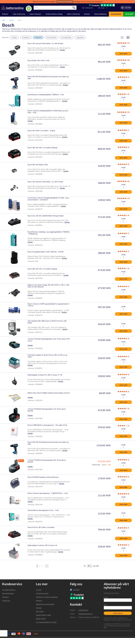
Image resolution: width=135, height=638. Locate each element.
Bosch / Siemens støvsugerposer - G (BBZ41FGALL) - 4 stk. (48, 493)
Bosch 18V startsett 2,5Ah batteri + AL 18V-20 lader (45, 182)
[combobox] (55, 7)
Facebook (76, 590)
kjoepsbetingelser (8, 593)
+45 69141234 (83, 610)
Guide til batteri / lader (43, 615)
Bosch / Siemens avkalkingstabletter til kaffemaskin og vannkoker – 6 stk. (48, 112)
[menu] (67, 14)
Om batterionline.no (8, 590)
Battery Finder (41, 619)
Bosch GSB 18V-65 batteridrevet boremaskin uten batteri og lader (48, 443)
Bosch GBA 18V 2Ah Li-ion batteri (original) (42, 269)
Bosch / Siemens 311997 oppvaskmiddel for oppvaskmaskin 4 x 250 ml (48, 305)
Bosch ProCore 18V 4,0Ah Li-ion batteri (41, 527)
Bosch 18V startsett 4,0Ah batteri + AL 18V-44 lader (45, 43)
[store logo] (12, 8)
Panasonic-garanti (42, 593)
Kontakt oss (6, 601)
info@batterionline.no (85, 614)
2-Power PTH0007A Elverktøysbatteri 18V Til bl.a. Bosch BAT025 (47, 461)
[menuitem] (5, 14)
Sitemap (39, 608)
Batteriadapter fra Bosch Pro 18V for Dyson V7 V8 (45, 375)
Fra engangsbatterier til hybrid (46, 622)
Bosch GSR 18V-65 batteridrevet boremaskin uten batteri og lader (48, 77)
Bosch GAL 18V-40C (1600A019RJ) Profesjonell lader (46, 216)
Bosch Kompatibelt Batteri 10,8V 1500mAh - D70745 (45, 252)
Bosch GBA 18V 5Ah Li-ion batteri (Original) (42, 148)
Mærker (11, 20)
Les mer (38, 590)
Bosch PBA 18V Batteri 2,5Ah (38, 165)
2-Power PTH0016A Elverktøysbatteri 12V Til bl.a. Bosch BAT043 (47, 410)
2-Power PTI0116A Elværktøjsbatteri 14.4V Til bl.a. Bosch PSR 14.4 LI (49, 340)
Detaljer (62, 50)
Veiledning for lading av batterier (47, 597)
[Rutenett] (122, 37)
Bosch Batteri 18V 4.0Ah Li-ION (38, 61)
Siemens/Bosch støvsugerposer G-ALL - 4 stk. (43, 510)
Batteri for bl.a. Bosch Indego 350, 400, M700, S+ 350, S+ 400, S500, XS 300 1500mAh (48, 286)
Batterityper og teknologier (45, 604)
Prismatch (5, 597)
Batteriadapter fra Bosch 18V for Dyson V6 (42, 545)
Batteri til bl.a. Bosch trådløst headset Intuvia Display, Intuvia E (49, 393)
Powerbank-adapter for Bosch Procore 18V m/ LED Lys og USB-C (47, 356)
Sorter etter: (5, 37)
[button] (106, 8)
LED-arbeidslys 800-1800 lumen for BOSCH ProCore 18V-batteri (47, 322)
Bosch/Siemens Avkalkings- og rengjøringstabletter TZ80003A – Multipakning (49, 233)
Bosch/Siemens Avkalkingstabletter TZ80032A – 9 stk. (46, 95)
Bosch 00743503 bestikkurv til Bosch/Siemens (43, 477)
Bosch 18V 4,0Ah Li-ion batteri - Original (41, 131)
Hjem (4, 20)
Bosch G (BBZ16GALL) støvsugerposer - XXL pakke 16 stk (47, 425)
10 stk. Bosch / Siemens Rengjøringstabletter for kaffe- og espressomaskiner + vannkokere (49, 199)
